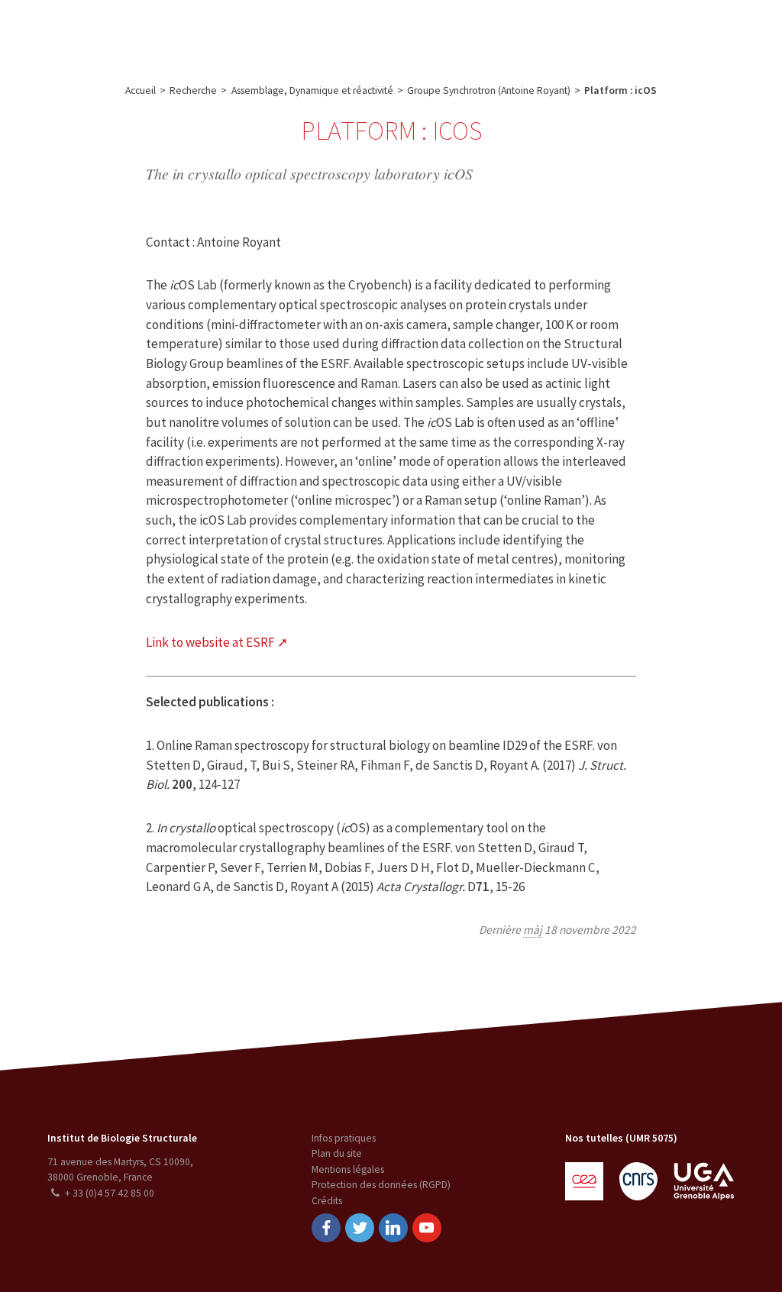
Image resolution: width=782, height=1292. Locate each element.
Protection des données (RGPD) (381, 1184)
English (696, 33)
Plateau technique (281, 33)
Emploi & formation (491, 33)
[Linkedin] (393, 1227)
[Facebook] (326, 1227)
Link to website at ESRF (210, 642)
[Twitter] (359, 1227)
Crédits (327, 1200)
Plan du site (337, 1153)
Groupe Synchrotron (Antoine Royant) (488, 90)
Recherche (194, 33)
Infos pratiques (344, 1138)
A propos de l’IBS (110, 33)
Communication (383, 33)
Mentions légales (348, 1169)
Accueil (140, 90)
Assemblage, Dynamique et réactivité (312, 90)
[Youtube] (426, 1227)
